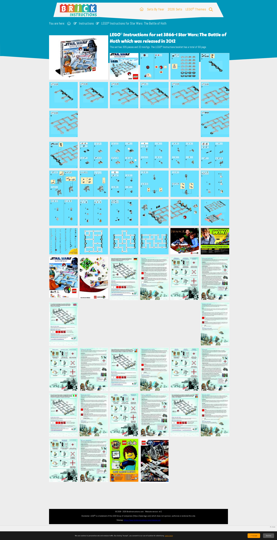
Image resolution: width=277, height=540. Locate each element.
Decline (268, 536)
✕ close (272, 527)
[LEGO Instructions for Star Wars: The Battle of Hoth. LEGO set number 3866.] (124, 66)
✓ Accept (253, 536)
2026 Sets (175, 9)
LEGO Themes (196, 9)
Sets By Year (155, 9)
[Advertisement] (140, 125)
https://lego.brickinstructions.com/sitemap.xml (142, 520)
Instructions (86, 23)
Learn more (169, 536)
